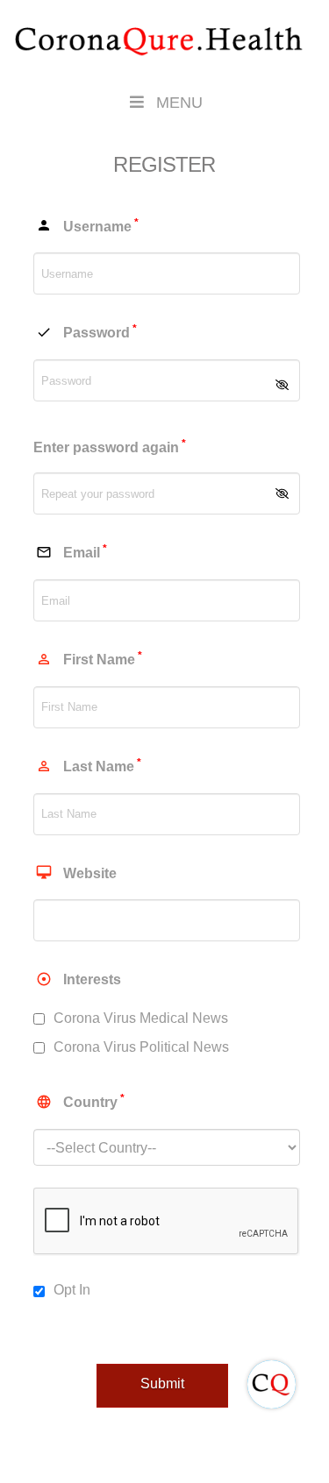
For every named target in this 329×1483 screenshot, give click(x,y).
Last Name (88, 765)
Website (76, 872)
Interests (78, 979)
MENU (179, 102)
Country (80, 1101)
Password (86, 331)
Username (87, 225)
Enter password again (109, 446)
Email (71, 551)
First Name (89, 658)
